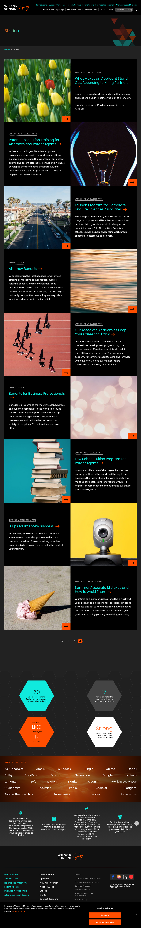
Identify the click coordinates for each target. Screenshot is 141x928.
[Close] (137, 914)
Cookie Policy (18, 911)
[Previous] (4, 823)
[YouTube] (131, 878)
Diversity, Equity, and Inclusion (88, 878)
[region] (70, 915)
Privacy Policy (81, 899)
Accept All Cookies (105, 922)
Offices (102, 10)
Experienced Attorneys (72, 5)
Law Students (42, 5)
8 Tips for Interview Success (31, 526)
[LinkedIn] (125, 878)
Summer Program (83, 886)
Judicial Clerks (55, 5)
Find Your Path (48, 10)
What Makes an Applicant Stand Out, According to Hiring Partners (101, 80)
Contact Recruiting (124, 10)
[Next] (136, 823)
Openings (60, 10)
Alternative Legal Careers (126, 5)
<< (61, 641)
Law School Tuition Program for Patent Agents (100, 461)
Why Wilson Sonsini (75, 10)
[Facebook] (113, 878)
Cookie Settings (105, 908)
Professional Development (87, 882)
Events (110, 10)
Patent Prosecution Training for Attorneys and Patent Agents (34, 142)
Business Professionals (105, 5)
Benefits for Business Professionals (37, 393)
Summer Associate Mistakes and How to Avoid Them (102, 589)
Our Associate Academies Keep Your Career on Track (100, 332)
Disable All (105, 915)
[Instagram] (119, 878)
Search (136, 9)
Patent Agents (88, 5)
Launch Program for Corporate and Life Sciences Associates (100, 207)
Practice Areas (91, 10)
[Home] (17, 7)
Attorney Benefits (23, 268)
